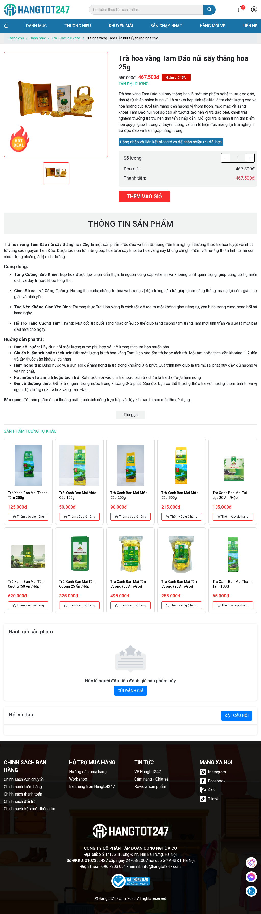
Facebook (216, 780)
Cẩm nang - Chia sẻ (151, 779)
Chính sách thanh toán (23, 794)
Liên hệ (250, 25)
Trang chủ (16, 38)
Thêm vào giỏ (144, 196)
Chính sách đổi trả (20, 801)
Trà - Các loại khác (66, 38)
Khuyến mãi (121, 25)
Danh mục (36, 25)
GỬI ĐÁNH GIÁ (130, 690)
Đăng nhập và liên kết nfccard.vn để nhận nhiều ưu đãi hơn (171, 142)
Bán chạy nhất (166, 25)
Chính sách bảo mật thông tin (29, 808)
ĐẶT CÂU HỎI (237, 715)
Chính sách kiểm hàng (23, 786)
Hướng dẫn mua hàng (88, 771)
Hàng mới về (212, 25)
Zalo (212, 789)
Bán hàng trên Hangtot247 (92, 786)
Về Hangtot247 (147, 771)
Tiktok (213, 799)
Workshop (78, 779)
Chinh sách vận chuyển (24, 779)
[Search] (209, 10)
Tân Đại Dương (133, 83)
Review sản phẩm (150, 786)
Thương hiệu (77, 25)
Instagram (216, 772)
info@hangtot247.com (161, 866)
